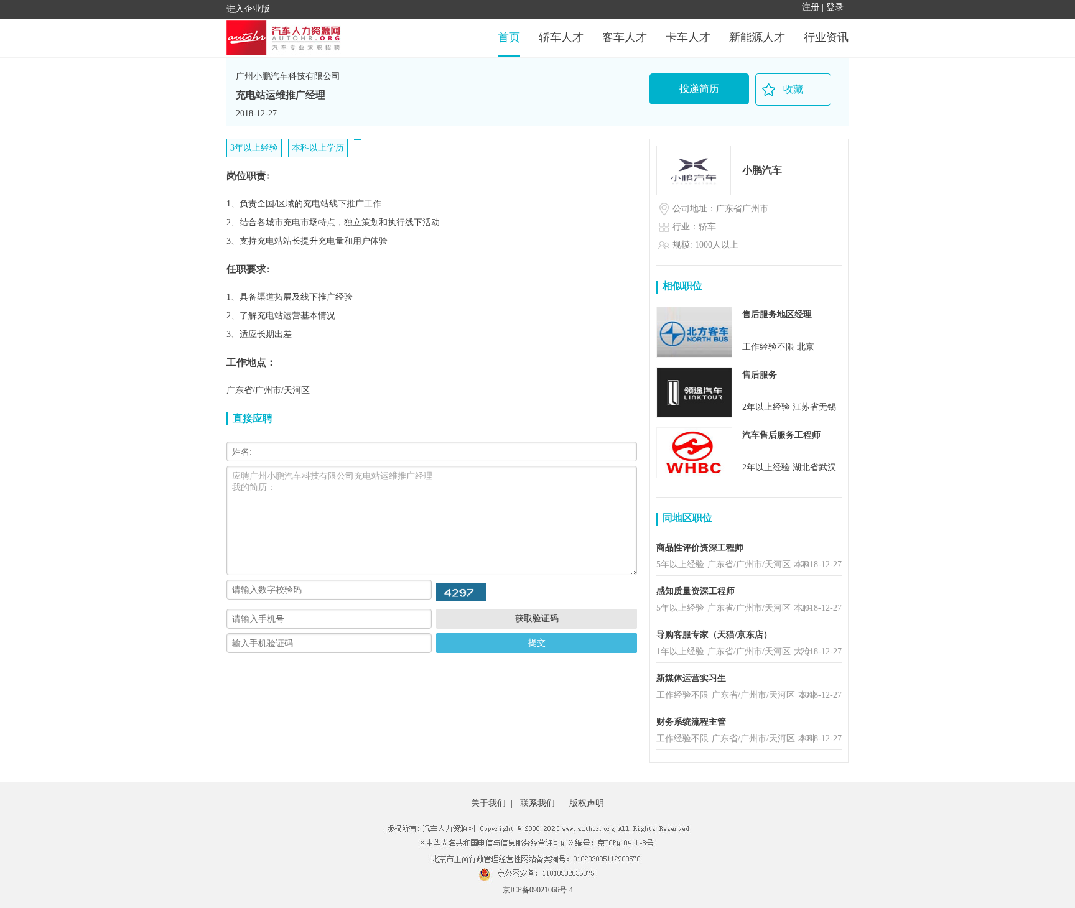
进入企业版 (248, 9)
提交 (537, 642)
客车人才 (624, 37)
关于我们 (488, 803)
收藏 (793, 89)
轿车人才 (561, 37)
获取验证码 (537, 618)
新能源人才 (757, 37)
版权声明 (586, 803)
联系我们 (537, 803)
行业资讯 (826, 37)
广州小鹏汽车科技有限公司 (288, 76)
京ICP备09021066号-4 (538, 890)
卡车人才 (688, 37)
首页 (509, 37)
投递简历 (699, 88)
